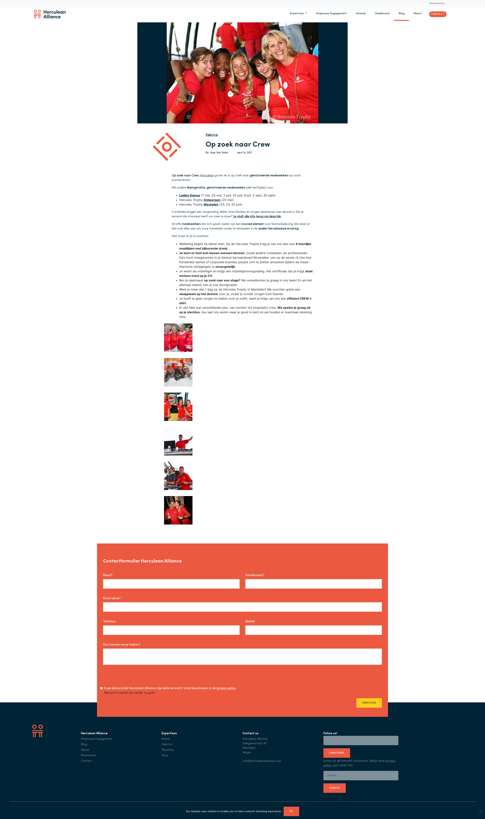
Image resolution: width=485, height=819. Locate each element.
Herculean (207, 175)
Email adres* (112, 598)
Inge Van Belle (219, 152)
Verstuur (369, 703)
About (418, 13)
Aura (165, 755)
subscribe (336, 753)
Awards (361, 13)
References (88, 755)
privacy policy (226, 688)
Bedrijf (250, 621)
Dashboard (382, 13)
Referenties (437, 3)
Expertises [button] (297, 13)
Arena (166, 738)
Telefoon (109, 621)
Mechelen (211, 204)
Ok (291, 811)
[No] (480, 811)
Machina (168, 749)
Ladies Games (189, 195)
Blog (401, 13)
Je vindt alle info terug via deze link (257, 216)
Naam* (108, 575)
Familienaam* (254, 575)
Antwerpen (212, 200)
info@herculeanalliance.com (261, 761)
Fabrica (212, 135)
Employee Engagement (331, 13)
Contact (437, 14)
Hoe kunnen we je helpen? (121, 644)
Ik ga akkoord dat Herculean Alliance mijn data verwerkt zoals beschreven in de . (170, 688)
